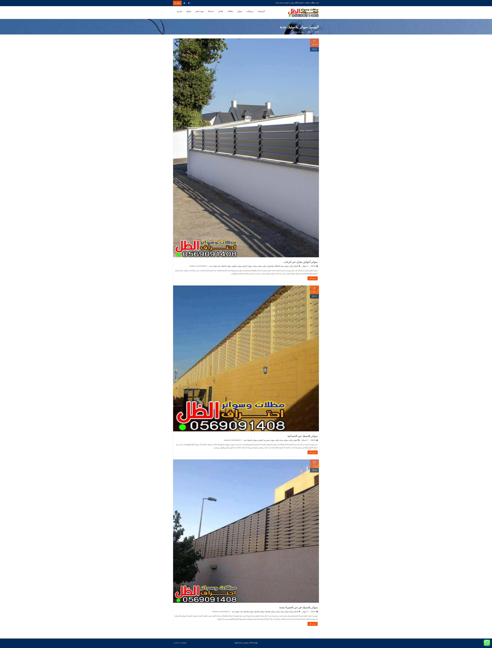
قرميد (179, 11)
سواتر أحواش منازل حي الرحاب (301, 262)
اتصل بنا (177, 3)
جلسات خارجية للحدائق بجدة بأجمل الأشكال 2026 (297, 2)
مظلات (230, 11)
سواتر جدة (235, 611)
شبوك (188, 11)
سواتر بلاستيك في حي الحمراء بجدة (298, 607)
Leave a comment (197, 266)
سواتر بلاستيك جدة (224, 266)
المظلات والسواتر (273, 266)
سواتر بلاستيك (259, 611)
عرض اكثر (312, 278)
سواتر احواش (237, 266)
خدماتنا (211, 11)
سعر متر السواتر (264, 440)
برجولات (249, 11)
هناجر (220, 11)
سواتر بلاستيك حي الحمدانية (303, 436)
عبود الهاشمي (177, 642)
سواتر (239, 11)
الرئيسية (261, 11)
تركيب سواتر (262, 266)
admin (313, 266)
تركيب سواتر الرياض (249, 266)
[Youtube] (184, 3)
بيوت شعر (199, 11)
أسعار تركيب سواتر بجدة (289, 266)
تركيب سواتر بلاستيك (272, 611)
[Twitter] (189, 3)
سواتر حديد (213, 266)
